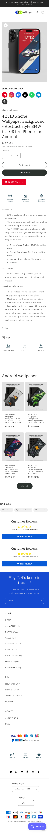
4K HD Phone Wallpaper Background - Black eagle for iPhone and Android (13, 469)
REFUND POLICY (12, 690)
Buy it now (24, 172)
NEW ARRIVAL (11, 632)
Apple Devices (11, 650)
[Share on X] (25, 95)
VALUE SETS (10, 638)
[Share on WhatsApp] (32, 95)
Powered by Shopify (34, 821)
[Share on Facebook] (18, 95)
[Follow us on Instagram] (11, 95)
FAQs (7, 724)
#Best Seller (6, 510)
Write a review (24, 536)
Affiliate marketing (13, 668)
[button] (5, 12)
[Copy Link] (4, 101)
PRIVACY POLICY (12, 684)
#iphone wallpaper (23, 510)
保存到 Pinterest (15, 182)
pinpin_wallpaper (20, 821)
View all (24, 486)
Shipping (15, 146)
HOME (8, 620)
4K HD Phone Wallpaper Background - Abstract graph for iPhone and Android (36, 419)
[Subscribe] (41, 601)
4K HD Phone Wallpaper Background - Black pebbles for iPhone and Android (36, 469)
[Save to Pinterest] (4, 95)
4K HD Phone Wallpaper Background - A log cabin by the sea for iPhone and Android (13, 419)
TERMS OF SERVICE (13, 696)
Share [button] (7, 328)
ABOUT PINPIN (11, 718)
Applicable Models (13, 644)
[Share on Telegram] (38, 95)
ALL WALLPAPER (12, 626)
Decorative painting (13, 656)
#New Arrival (40, 510)
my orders (9, 702)
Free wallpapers (12, 662)
